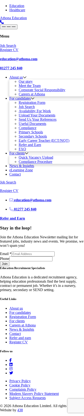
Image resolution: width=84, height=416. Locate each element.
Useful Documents (32, 124)
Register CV (18, 342)
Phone (4, 259)
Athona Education (13, 18)
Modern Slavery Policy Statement (34, 394)
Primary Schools (31, 132)
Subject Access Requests (27, 398)
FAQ (22, 149)
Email (5, 254)
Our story (26, 81)
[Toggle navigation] (9, 26)
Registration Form (32, 103)
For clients (17, 153)
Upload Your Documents (37, 115)
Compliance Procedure (35, 162)
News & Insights (21, 166)
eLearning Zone (21, 170)
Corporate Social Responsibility (42, 90)
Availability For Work (35, 111)
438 (20, 410)
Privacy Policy (20, 381)
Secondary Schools (33, 136)
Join (4, 264)
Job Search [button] (8, 46)
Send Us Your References (37, 119)
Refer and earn (20, 338)
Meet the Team (30, 86)
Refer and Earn (30, 145)
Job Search (27, 107)
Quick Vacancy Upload (36, 157)
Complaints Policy (22, 389)
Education (16, 6)
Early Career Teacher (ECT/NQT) (44, 140)
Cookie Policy (19, 385)
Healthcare (17, 10)
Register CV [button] (9, 50)
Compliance (27, 128)
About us (16, 77)
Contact (15, 174)
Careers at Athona (32, 94)
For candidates (20, 98)
